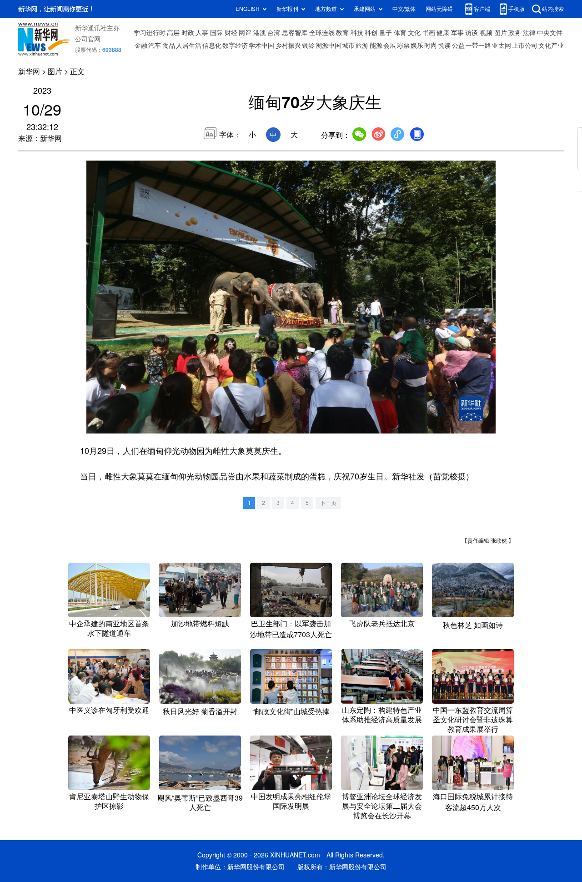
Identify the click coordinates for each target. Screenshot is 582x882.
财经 (231, 33)
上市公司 (524, 45)
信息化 (211, 45)
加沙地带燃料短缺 (200, 623)
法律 (529, 33)
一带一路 (478, 45)
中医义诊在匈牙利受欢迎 (109, 710)
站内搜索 (553, 9)
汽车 (154, 45)
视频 (486, 33)
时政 (187, 33)
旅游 (362, 45)
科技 (357, 33)
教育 (342, 33)
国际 (216, 33)
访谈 (471, 33)
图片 (500, 33)
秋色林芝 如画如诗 (473, 625)
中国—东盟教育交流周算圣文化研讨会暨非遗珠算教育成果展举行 (473, 719)
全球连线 (322, 33)
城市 (348, 45)
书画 (428, 33)
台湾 (273, 33)
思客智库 (294, 33)
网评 (245, 33)
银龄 (308, 45)
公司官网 (87, 39)
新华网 (29, 71)
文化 (414, 33)
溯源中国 (328, 45)
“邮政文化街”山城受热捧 (291, 711)
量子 (385, 33)
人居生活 (188, 45)
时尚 (430, 45)
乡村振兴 (288, 45)
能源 (376, 45)
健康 (442, 33)
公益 (458, 45)
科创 (371, 33)
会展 (389, 45)
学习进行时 (150, 33)
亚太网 (501, 45)
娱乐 (417, 45)
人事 (202, 33)
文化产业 (551, 45)
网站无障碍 (439, 9)
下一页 (328, 503)
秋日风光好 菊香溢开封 (200, 711)
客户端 (482, 9)
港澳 (259, 33)
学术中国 (261, 45)
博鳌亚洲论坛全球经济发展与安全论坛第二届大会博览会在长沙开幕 (382, 806)
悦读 (444, 45)
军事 (457, 33)
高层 (173, 33)
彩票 (403, 45)
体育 (400, 33)
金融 (141, 45)
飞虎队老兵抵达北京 (382, 623)
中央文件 (549, 33)
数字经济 (235, 45)
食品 (168, 45)
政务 (514, 33)
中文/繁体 (404, 9)
